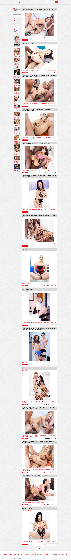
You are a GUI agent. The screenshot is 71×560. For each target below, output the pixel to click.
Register (16, 8)
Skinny (43, 554)
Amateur (18, 553)
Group (67, 553)
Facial (55, 553)
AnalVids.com (25, 553)
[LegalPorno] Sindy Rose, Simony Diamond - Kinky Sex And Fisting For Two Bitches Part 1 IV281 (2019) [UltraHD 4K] (39, 402)
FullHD (61, 553)
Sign (13, 8)
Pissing (28, 510)
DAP (45, 553)
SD (37, 554)
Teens (27, 291)
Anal (22, 251)
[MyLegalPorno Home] (18, 2)
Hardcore (5, 554)
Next (53, 548)
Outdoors (15, 23)
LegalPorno (15, 554)
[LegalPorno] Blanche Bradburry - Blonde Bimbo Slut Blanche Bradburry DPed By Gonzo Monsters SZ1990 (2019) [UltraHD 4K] (38, 283)
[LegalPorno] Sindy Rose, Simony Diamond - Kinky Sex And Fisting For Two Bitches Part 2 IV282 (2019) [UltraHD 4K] (39, 243)
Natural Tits (27, 554)
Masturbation (15, 21)
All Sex (15, 553)
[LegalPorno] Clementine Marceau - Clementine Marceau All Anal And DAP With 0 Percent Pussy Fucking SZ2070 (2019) (38, 470)
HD (8, 554)
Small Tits (52, 554)
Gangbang (64, 553)
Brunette (39, 553)
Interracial (11, 554)
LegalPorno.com (20, 554)
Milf (26, 251)
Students (56, 554)
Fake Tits (58, 553)
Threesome (62, 554)
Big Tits (29, 553)
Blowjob (35, 553)
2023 (5, 553)
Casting (14, 18)
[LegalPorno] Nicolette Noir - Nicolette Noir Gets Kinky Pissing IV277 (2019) (34, 475)
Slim (49, 554)
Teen (59, 554)
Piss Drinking (31, 554)
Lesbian (14, 20)
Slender (47, 554)
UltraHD (66, 554)
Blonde (32, 553)
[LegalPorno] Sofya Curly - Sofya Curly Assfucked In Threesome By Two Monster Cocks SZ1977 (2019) (39, 43)
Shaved (40, 554)
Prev (27, 548)
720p (12, 553)
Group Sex (25, 251)
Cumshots (42, 553)
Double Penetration (50, 553)
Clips (28, 251)
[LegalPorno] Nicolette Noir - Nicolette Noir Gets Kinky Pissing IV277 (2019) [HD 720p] (36, 143)
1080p (3, 553)
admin (52, 72)
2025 (7, 553)
